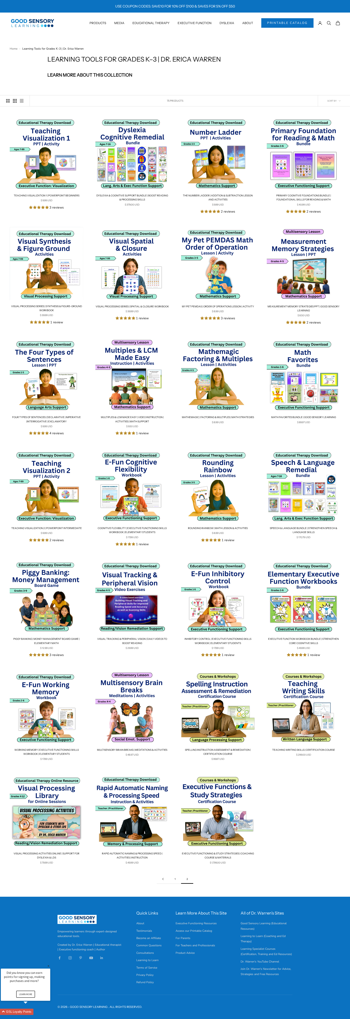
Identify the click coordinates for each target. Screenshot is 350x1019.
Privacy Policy (145, 975)
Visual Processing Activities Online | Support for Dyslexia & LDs (46, 855)
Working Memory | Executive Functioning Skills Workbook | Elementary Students (46, 751)
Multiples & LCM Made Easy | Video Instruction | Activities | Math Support (132, 419)
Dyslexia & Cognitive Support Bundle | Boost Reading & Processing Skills (132, 197)
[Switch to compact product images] (21, 100)
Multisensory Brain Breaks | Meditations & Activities (132, 749)
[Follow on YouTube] (91, 958)
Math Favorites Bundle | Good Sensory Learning (303, 417)
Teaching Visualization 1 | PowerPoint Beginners (46, 195)
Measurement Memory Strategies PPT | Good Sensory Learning (303, 308)
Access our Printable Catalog (194, 931)
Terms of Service (146, 968)
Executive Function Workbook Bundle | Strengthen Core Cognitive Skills (303, 640)
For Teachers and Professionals (195, 945)
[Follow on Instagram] (70, 958)
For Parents (183, 938)
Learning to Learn (147, 960)
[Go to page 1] (163, 879)
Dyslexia (227, 23)
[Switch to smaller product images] (15, 100)
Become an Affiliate (148, 938)
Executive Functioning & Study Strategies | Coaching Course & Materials (218, 855)
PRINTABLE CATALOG (287, 23)
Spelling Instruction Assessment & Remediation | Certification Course (218, 751)
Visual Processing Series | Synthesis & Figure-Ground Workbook (46, 308)
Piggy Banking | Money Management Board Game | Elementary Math (46, 640)
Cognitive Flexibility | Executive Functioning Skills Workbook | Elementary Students (132, 530)
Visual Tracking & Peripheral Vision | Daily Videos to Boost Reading (132, 640)
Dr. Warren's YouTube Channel (260, 962)
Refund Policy (145, 982)
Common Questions (149, 945)
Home (14, 49)
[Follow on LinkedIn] (102, 958)
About (247, 23)
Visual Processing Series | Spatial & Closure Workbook (132, 306)
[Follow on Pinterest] (81, 958)
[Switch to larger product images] (8, 100)
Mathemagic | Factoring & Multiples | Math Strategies (218, 417)
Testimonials (144, 931)
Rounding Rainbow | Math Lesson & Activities (218, 528)
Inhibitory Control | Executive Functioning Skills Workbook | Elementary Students (218, 640)
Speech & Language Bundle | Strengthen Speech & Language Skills (303, 530)
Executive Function (194, 23)
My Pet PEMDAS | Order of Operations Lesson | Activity (218, 306)
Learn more (25, 994)
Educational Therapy (151, 23)
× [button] (48, 966)
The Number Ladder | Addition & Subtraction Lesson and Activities (218, 197)
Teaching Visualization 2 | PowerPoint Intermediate (46, 528)
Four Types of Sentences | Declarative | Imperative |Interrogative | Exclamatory (46, 419)
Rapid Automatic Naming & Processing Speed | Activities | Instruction (132, 855)
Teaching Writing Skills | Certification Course (303, 749)
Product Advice (185, 953)
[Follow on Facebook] (60, 958)
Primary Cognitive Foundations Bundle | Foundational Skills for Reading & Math (303, 197)
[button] (30, 1012)
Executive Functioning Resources (196, 923)
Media (119, 23)
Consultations (145, 953)
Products (98, 23)
